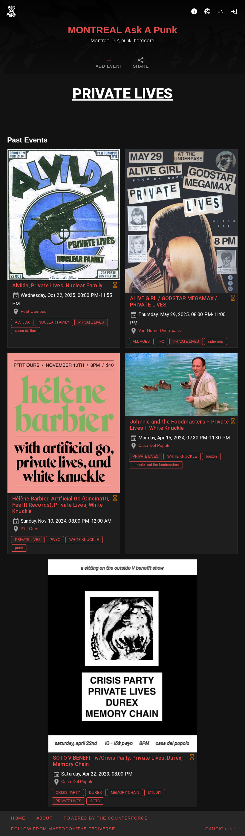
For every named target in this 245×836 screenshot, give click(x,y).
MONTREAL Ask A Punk (122, 30)
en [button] (221, 11)
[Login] (233, 11)
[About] (194, 11)
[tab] (109, 63)
